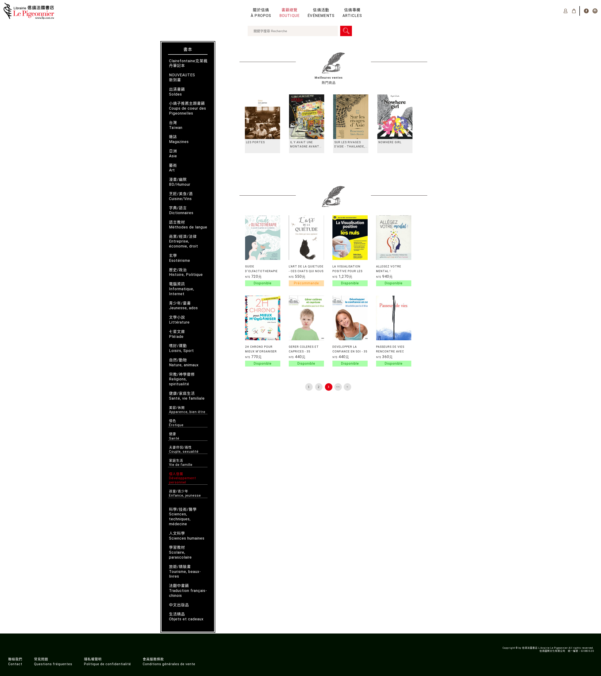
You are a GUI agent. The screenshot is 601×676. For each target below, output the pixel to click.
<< (338, 387)
